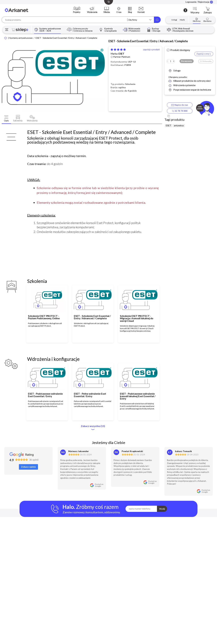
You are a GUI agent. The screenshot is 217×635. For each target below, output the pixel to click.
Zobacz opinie (28, 466)
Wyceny (194, 12)
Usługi (174, 20)
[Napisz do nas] (205, 109)
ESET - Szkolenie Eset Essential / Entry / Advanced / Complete (66, 38)
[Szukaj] (157, 20)
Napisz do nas (181, 104)
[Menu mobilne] (7, 30)
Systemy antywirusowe (21, 38)
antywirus (179, 125)
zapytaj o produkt (151, 50)
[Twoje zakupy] (208, 9)
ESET (121, 53)
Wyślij (162, 508)
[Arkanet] (5, 38)
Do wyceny (186, 61)
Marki (182, 20)
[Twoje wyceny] (195, 9)
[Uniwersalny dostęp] (185, 10)
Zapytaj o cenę (203, 54)
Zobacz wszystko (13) (93, 426)
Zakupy (207, 12)
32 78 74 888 (180, 110)
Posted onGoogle (99, 485)
